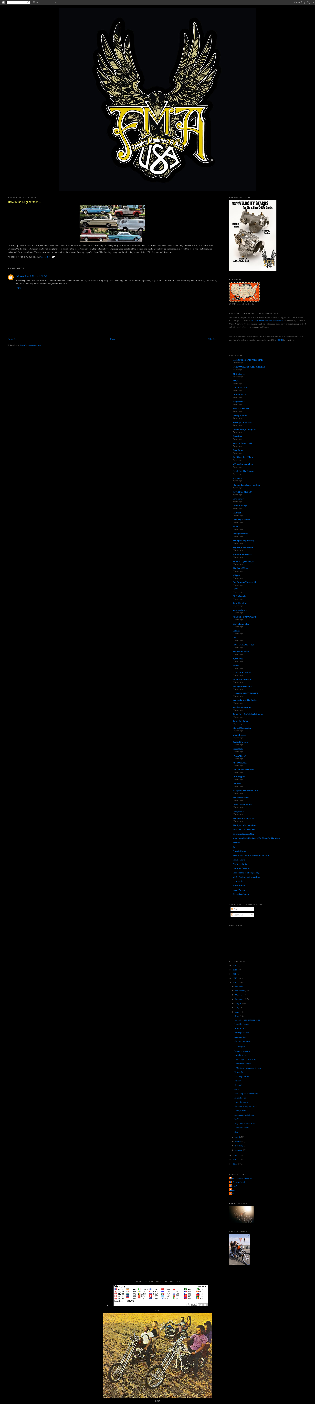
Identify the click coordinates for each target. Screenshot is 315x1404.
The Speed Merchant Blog (245, 825)
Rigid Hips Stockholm (243, 547)
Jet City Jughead (237, 1182)
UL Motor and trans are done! (247, 1019)
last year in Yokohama (244, 1114)
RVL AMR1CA (239, 755)
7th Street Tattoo (240, 863)
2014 (235, 973)
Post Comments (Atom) (30, 345)
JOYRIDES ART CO (242, 491)
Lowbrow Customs (241, 868)
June (237, 1011)
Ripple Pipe (239, 1072)
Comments (238, 914)
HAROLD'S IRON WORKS (245, 693)
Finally (237, 1080)
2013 (235, 978)
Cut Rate (237, 783)
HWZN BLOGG (240, 387)
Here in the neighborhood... (24, 202)
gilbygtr (236, 575)
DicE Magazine (240, 596)
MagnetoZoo (239, 401)
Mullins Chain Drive (242, 554)
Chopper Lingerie (242, 1050)
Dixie (235, 637)
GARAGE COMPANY (243, 672)
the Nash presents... (242, 1041)
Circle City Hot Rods (242, 804)
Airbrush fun (240, 1028)
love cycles (237, 477)
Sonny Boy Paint (240, 720)
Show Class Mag (240, 602)
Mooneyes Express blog (243, 833)
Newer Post (13, 338)
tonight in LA (240, 1055)
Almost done (240, 1097)
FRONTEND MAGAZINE (245, 616)
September (240, 999)
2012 (235, 982)
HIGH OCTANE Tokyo (243, 644)
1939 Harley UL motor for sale (247, 1067)
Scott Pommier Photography (246, 872)
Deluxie (236, 630)
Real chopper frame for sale (246, 1093)
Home (112, 338)
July (237, 1007)
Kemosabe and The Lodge (245, 700)
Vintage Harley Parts (242, 686)
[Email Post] (53, 257)
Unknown (20, 276)
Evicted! (238, 1084)
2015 (235, 969)
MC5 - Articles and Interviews (246, 876)
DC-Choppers (239, 776)
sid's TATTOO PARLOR (244, 829)
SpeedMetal (238, 748)
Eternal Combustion (242, 727)
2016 (235, 965)
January (239, 1149)
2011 (235, 1155)
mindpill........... (239, 734)
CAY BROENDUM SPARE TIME (248, 359)
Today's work (240, 1110)
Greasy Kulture (240, 415)
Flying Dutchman (241, 894)
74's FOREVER (240, 762)
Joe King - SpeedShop (243, 456)
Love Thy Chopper (241, 519)
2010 (235, 1159)
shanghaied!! (238, 811)
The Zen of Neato (241, 568)
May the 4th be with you (245, 1123)
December (240, 986)
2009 (235, 1163)
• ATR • (236, 588)
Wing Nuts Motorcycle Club (245, 790)
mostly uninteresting (242, 707)
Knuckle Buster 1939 (242, 443)
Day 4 (237, 1131)
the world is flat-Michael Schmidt (248, 714)
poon (232, 1193)
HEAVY (236, 526)
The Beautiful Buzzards (243, 818)
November (240, 990)
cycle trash (237, 881)
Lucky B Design (240, 505)
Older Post (212, 338)
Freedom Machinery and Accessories (267, 320)
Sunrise (236, 665)
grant (232, 1189)
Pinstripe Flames (241, 1032)
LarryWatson (239, 889)
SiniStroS (237, 512)
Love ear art (238, 498)
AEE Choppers (239, 373)
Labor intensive (241, 1101)
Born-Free (237, 436)
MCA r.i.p (238, 1119)
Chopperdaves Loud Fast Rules (247, 484)
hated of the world (241, 651)
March (238, 1141)
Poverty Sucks (239, 850)
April (237, 1137)
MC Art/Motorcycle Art (243, 464)
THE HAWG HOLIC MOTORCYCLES (251, 855)
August (238, 1003)
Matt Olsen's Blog (241, 623)
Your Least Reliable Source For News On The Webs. (256, 838)
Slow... (237, 1089)
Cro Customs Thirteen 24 (244, 582)
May (237, 1016)
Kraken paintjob (241, 1076)
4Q (234, 846)
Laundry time (240, 1036)
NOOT (236, 380)
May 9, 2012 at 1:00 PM (36, 276)
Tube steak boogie (242, 1063)
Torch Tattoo (239, 885)
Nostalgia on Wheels (242, 422)
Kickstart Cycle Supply (243, 561)
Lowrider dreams (241, 1024)
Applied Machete (240, 741)
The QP (233, 1185)
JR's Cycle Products (242, 679)
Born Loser (238, 450)
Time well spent (241, 1127)
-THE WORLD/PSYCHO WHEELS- (249, 366)
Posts (235, 909)
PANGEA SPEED (241, 408)
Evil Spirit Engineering (243, 540)
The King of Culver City (245, 1059)
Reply (18, 287)
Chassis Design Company (244, 429)
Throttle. (237, 842)
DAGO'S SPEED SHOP (243, 769)
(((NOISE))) (238, 658)
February (239, 1145)
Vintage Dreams (240, 533)
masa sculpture (240, 609)
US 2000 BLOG (240, 394)
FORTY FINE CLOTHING (241, 1178)
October (239, 994)
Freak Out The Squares (243, 470)
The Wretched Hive (242, 797)
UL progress (239, 1046)
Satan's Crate (239, 859)
